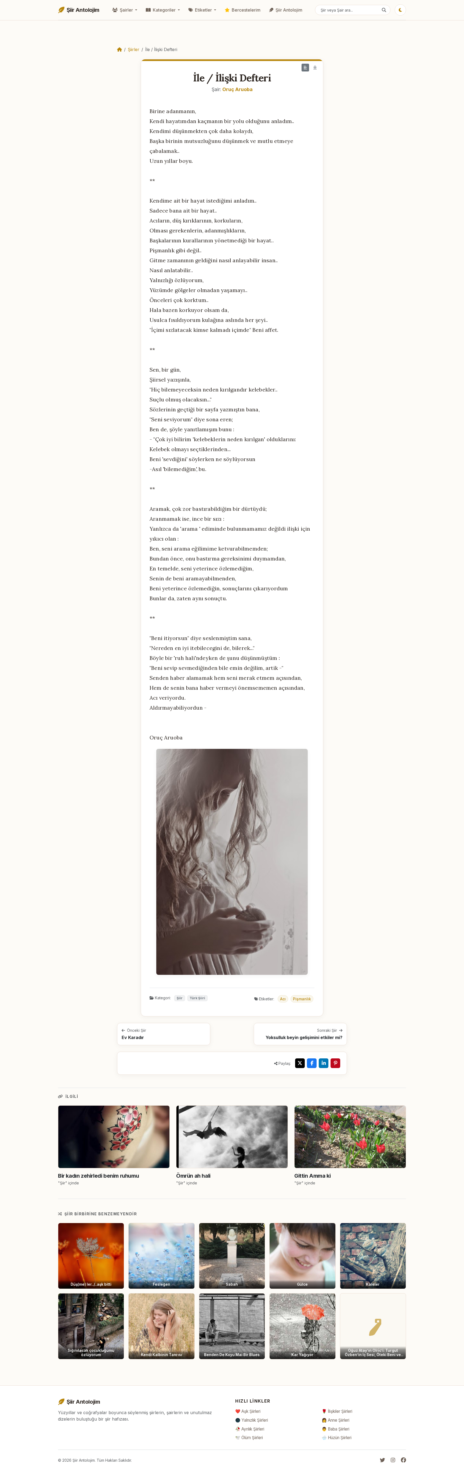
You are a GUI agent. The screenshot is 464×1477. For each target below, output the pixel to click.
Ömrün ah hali (193, 1176)
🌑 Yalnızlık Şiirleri (251, 1420)
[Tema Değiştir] (400, 10)
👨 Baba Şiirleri (335, 1429)
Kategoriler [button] (164, 10)
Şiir (180, 998)
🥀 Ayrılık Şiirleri (249, 1429)
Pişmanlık (302, 999)
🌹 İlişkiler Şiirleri (337, 1411)
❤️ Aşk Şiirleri (247, 1411)
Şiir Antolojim (288, 10)
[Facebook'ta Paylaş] (312, 1063)
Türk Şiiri (197, 998)
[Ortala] (315, 67)
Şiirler (133, 49)
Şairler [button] (126, 10)
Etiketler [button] (203, 10)
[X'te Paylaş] (300, 1063)
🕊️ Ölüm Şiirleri (249, 1437)
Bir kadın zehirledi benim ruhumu (98, 1176)
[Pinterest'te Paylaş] (335, 1063)
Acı (283, 999)
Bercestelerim (245, 10)
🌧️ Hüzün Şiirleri (336, 1437)
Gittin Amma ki (312, 1176)
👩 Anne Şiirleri (335, 1420)
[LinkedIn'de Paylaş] (323, 1063)
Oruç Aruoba (237, 89)
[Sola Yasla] (305, 67)
